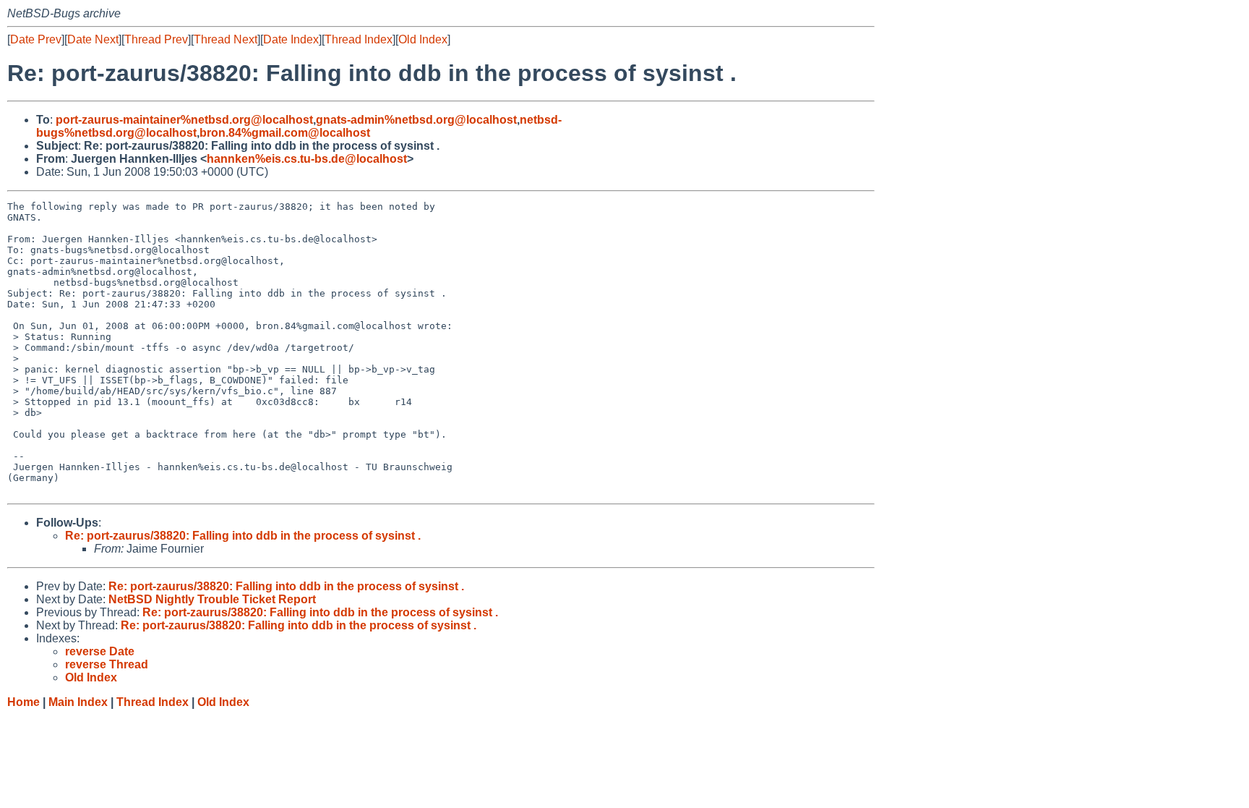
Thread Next (225, 39)
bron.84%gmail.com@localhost (284, 133)
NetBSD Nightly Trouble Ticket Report (212, 599)
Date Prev (35, 39)
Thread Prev (156, 39)
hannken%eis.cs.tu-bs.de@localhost (307, 159)
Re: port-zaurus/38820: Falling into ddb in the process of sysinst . (243, 536)
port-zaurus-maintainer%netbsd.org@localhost (184, 120)
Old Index (422, 39)
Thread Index (358, 39)
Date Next (93, 39)
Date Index (291, 39)
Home (23, 702)
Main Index (78, 702)
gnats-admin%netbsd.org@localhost (416, 120)
